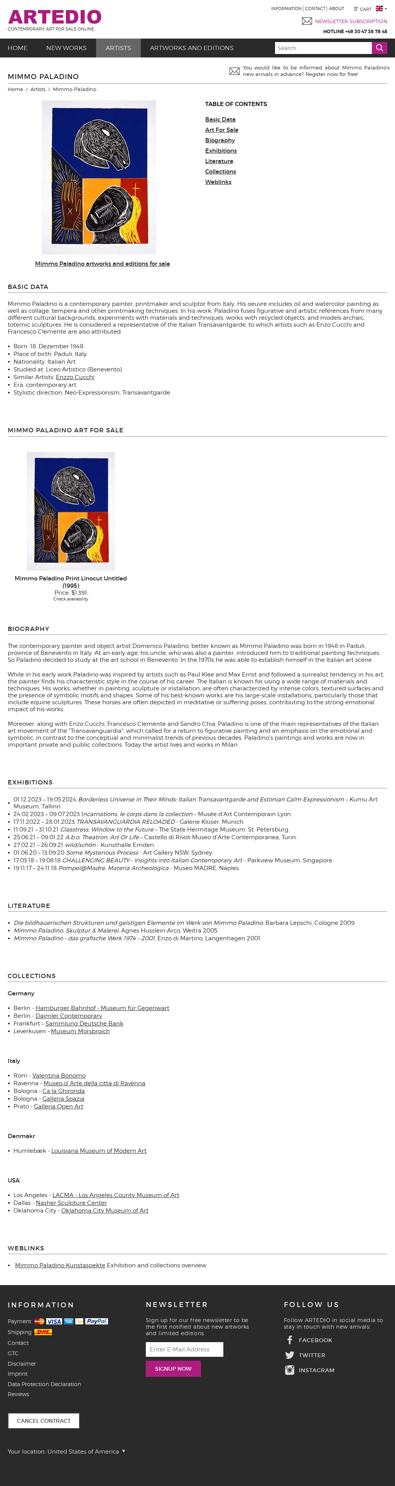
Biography (220, 140)
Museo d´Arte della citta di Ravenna (94, 1083)
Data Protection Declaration (44, 1384)
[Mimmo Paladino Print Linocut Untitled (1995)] (71, 511)
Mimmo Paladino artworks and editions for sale (102, 263)
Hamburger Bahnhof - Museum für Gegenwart (102, 1008)
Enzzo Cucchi (75, 377)
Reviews (18, 1394)
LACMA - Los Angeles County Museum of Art (115, 1195)
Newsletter (177, 1304)
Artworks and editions (192, 48)
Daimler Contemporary (68, 1015)
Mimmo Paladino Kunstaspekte (60, 1265)
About (336, 8)
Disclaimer (22, 1363)
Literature (219, 161)
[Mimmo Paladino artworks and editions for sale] (99, 252)
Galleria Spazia (63, 1098)
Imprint (17, 1373)
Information (286, 8)
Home (15, 89)
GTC (13, 1353)
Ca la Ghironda (63, 1091)
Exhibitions (221, 150)
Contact (315, 8)
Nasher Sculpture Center (71, 1202)
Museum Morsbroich (80, 1031)
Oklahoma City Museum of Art (105, 1210)
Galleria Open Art (58, 1106)
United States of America (84, 1451)
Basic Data (220, 119)
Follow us (312, 1304)
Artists (118, 48)
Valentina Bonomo (59, 1075)
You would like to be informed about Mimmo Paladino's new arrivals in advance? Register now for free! (316, 70)
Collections (220, 171)
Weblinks (218, 182)
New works (66, 48)
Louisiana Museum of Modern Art (99, 1150)
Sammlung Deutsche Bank (84, 1023)
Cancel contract (44, 1420)
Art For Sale (221, 129)
